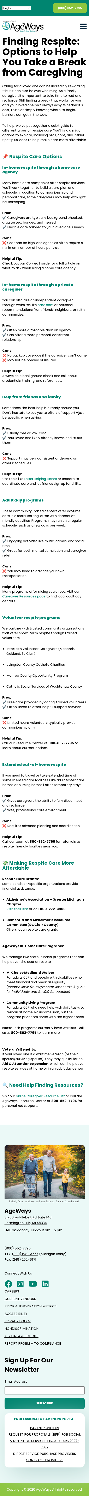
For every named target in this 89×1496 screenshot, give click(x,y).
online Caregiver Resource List (40, 1096)
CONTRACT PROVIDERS (44, 1460)
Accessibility (16, 1313)
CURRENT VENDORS (20, 1298)
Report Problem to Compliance (33, 1343)
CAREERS (12, 1291)
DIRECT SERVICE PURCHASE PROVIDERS (44, 1453)
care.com (45, 305)
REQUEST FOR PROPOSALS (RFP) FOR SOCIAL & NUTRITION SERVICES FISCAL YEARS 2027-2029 (45, 1441)
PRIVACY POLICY (18, 1321)
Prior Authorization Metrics (31, 1306)
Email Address (16, 1381)
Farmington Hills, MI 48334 (26, 1223)
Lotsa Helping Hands (40, 478)
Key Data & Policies (21, 1336)
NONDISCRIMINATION (21, 1328)
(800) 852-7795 (70, 8)
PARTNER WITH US (44, 1428)
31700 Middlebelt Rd (21, 1217)
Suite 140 (44, 1217)
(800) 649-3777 (25, 1254)
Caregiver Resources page (24, 596)
